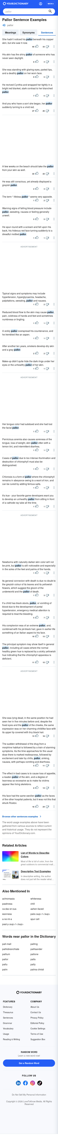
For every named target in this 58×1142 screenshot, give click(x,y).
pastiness (7, 903)
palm (4, 969)
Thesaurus (8, 1012)
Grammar (7, 1023)
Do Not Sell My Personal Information (29, 1094)
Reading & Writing (11, 1039)
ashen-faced (37, 909)
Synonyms (28, 32)
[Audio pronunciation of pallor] (4, 25)
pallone (34, 954)
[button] (40, 3)
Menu (51, 3)
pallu (4, 964)
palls (33, 959)
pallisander (36, 949)
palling (34, 944)
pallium (6, 954)
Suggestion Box (37, 1039)
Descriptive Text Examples (36, 871)
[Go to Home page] (15, 3)
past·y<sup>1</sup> (12, 924)
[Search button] (50, 11)
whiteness (35, 898)
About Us (34, 1006)
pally (33, 964)
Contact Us (35, 1012)
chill (32, 903)
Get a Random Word (29, 1063)
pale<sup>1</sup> (40, 914)
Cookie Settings (37, 1028)
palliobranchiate (10, 949)
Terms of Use (36, 1033)
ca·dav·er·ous (9, 909)
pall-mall (6, 944)
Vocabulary (8, 1028)
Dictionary (7, 1006)
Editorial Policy (37, 1023)
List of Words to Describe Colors (35, 854)
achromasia (8, 898)
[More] (54, 46)
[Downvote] (47, 47)
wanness (7, 914)
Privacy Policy (36, 1017)
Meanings (10, 32)
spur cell (34, 919)
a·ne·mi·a (7, 919)
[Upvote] (37, 47)
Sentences (47, 32)
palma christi (37, 969)
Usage (6, 1033)
